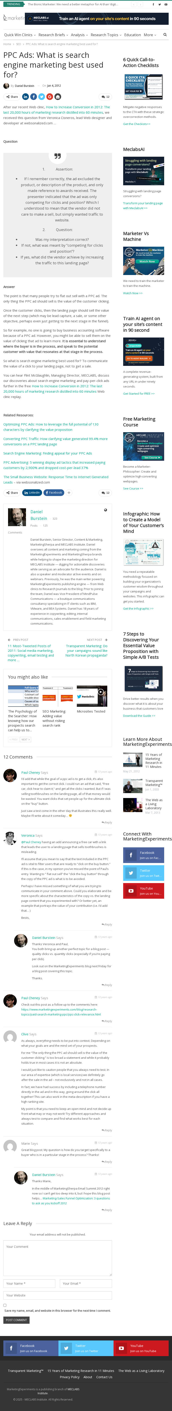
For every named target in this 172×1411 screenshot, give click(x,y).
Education (132, 34)
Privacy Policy (70, 1377)
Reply (108, 822)
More (148, 34)
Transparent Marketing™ (154, 783)
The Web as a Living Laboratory (154, 804)
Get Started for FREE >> (139, 394)
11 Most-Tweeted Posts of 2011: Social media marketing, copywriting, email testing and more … (31, 653)
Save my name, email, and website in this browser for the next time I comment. (57, 1311)
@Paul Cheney (31, 842)
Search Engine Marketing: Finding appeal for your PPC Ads (47, 453)
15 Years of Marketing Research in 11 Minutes (153, 760)
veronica (27, 835)
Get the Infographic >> (138, 609)
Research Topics (104, 34)
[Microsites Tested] (92, 696)
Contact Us (104, 1377)
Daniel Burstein (43, 937)
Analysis (78, 34)
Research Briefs (52, 34)
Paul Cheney (30, 772)
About (88, 1377)
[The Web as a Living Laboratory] (132, 805)
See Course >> (133, 488)
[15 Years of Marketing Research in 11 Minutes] (132, 760)
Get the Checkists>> (136, 124)
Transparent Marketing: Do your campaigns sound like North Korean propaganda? (86, 650)
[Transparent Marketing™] (132, 786)
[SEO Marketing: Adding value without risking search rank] (58, 696)
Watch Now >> (133, 293)
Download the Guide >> (139, 716)
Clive (24, 1034)
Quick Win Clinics (18, 34)
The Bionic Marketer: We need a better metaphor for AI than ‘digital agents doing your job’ (88, 4)
